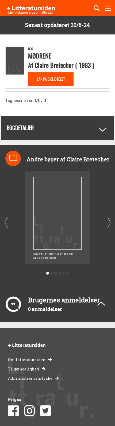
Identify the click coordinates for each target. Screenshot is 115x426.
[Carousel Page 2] (51, 273)
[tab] (57, 128)
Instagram (29, 410)
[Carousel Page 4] (59, 273)
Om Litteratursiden (26, 359)
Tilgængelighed (23, 369)
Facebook (13, 410)
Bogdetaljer (20, 128)
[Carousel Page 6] (68, 273)
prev (6, 222)
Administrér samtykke (30, 378)
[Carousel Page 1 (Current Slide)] (47, 273)
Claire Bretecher (54, 65)
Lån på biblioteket (51, 79)
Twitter (45, 410)
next (109, 222)
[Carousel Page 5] (64, 273)
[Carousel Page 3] (55, 273)
